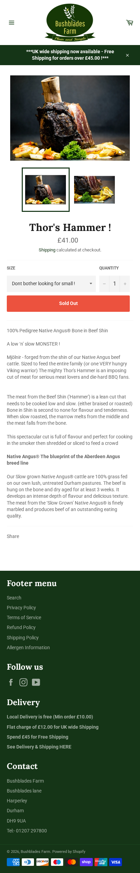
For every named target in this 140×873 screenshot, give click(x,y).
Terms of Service (24, 617)
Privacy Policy (21, 607)
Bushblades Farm (35, 851)
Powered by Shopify (68, 851)
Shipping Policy (23, 637)
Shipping (47, 249)
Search (14, 597)
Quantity (109, 268)
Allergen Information (28, 647)
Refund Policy (21, 627)
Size (11, 268)
